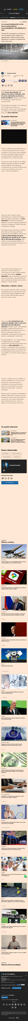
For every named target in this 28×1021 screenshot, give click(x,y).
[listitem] (3, 81)
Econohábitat (5, 453)
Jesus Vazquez (5, 697)
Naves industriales (7, 456)
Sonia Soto (4, 801)
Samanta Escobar (11, 73)
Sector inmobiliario (16, 453)
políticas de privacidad (14, 999)
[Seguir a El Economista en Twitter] (6, 1004)
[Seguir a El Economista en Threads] (12, 1007)
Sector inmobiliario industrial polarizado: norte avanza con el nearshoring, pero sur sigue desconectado (18, 124)
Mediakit (8, 978)
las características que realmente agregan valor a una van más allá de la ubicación (13, 323)
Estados (3, 690)
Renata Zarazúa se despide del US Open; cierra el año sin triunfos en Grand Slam (13, 823)
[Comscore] (12, 1018)
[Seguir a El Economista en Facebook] (3, 1004)
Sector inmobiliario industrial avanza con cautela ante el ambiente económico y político (18, 441)
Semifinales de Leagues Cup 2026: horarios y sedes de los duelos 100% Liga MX (13, 927)
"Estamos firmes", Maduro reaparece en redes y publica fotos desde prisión (14, 953)
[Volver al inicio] (14, 974)
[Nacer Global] (20, 985)
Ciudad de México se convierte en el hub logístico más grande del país (19, 434)
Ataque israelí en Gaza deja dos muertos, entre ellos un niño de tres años (14, 640)
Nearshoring (17, 456)
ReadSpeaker (15, 81)
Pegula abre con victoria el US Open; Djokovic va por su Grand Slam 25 (13, 875)
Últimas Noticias (4, 17)
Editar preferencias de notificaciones (8, 982)
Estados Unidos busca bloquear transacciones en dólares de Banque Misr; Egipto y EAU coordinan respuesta (12, 771)
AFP (3, 957)
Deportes (3, 716)
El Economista (10, 976)
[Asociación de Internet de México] (17, 1018)
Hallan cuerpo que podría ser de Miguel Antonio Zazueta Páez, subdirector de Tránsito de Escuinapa (13, 901)
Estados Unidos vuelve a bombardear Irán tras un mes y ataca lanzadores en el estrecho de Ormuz (13, 562)
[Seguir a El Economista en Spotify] (15, 1004)
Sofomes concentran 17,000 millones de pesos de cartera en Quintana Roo (12, 692)
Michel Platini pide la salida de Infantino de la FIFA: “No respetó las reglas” (13, 718)
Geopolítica (3, 559)
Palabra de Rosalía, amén (7, 666)
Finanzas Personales (5, 794)
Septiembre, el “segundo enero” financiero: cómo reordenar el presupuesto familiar (12, 797)
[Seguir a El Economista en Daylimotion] (21, 1004)
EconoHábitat (4, 21)
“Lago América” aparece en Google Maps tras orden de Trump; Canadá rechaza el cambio (13, 588)
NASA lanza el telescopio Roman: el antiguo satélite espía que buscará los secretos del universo (13, 849)
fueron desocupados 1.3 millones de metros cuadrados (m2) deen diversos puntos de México (13, 95)
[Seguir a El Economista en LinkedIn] (9, 1004)
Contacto (3, 981)
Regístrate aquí (4, 997)
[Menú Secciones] (1, 13)
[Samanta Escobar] (2, 73)
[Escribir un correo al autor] (4, 470)
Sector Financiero (5, 742)
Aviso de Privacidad (10, 979)
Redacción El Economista (6, 827)
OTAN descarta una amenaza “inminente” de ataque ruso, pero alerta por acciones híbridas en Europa (13, 614)
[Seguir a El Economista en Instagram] (18, 1004)
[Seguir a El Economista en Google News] (24, 1004)
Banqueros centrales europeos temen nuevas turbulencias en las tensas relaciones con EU (11, 745)
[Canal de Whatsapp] (25, 876)
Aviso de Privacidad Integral (20, 979)
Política (3, 898)
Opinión (3, 664)
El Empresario (16, 976)
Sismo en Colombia (20, 17)
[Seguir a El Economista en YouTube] (12, 1004)
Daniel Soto (4, 905)
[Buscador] (4, 13)
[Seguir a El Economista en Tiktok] (15, 1007)
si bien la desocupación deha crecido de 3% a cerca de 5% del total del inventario (13, 237)
